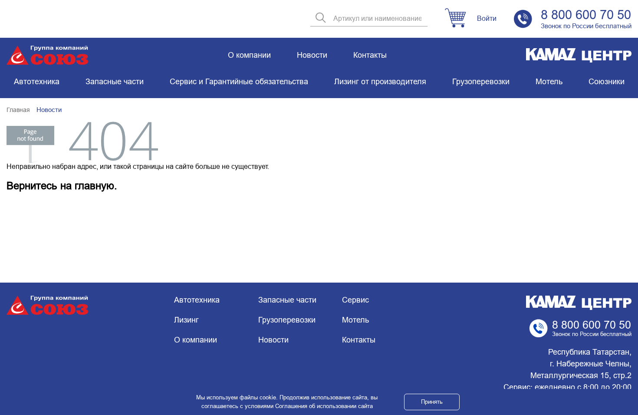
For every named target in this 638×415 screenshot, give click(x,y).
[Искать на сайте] (321, 18)
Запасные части (115, 81)
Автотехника (36, 81)
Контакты (370, 55)
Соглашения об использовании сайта (324, 406)
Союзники (607, 81)
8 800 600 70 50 (586, 15)
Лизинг (186, 320)
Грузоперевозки (481, 81)
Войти (487, 18)
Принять (432, 402)
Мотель (549, 81)
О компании (249, 55)
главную (94, 185)
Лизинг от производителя (380, 81)
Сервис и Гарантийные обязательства (239, 81)
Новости (312, 55)
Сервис (355, 300)
